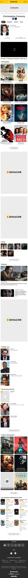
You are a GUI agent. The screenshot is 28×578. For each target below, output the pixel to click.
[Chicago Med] (20, 133)
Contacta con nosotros (14, 566)
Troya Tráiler (7, 470)
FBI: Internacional (7, 102)
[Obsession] (16, 512)
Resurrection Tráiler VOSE (21, 452)
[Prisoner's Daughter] (7, 72)
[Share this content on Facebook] (13, 19)
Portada (2, 13)
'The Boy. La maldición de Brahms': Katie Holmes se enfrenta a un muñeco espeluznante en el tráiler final (20, 293)
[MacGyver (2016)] (7, 113)
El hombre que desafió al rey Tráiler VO (7, 488)
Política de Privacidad (5, 567)
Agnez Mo (12, 391)
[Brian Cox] (5, 354)
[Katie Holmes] (5, 380)
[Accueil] (13, 2)
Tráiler (7, 507)
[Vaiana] (3, 523)
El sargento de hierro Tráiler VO (21, 470)
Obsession (22, 509)
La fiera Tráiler (21, 488)
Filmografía (5, 62)
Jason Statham (13, 403)
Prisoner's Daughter (7, 81)
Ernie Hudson (13, 361)
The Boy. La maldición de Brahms (20, 102)
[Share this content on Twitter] (16, 19)
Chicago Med (21, 143)
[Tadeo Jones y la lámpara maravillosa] (16, 523)
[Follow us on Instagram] (15, 545)
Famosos (6, 13)
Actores (10, 13)
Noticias (4, 264)
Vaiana (7, 520)
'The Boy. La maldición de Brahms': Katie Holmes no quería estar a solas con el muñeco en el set (14, 284)
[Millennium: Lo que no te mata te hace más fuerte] (7, 133)
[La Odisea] (3, 502)
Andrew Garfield (13, 416)
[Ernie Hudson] (5, 367)
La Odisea (8, 499)
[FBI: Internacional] (7, 92)
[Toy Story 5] (3, 512)
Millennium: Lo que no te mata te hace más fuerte (7, 143)
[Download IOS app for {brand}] (12, 553)
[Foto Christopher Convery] (4, 246)
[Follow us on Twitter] (12, 545)
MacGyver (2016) (7, 122)
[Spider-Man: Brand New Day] (16, 502)
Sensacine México (19, 562)
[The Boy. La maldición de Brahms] (20, 92)
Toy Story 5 (8, 509)
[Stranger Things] (20, 113)
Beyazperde (21, 560)
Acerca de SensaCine (5, 566)
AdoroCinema (6, 562)
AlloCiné (3, 560)
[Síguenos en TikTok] (19, 545)
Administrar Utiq (13, 567)
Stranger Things (20, 122)
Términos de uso (22, 566)
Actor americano (14, 13)
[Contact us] (23, 545)
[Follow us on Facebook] (8, 545)
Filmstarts (12, 560)
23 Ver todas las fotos (14, 259)
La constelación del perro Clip (7, 452)
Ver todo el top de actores (14, 430)
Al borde (21, 81)
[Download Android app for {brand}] (16, 553)
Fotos (3, 242)
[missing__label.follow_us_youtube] (5, 545)
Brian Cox (12, 348)
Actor (14, 25)
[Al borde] (20, 72)
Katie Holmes (13, 374)
